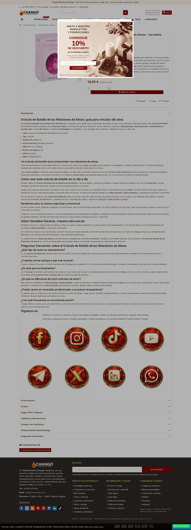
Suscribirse (79, 68)
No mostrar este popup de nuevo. (79, 75)
